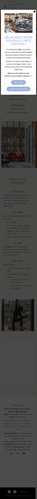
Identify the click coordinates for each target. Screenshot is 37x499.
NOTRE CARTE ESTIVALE (18, 89)
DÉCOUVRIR (18, 82)
